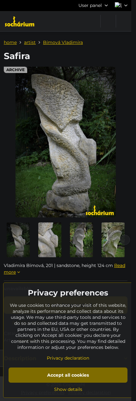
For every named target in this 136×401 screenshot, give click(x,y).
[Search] (108, 21)
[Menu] (123, 21)
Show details (68, 389)
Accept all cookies (68, 375)
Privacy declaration (68, 358)
